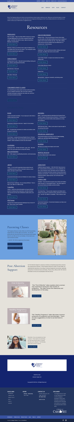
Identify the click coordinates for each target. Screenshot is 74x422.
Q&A (42, 7)
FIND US (9, 401)
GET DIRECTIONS (42, 396)
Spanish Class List (15, 248)
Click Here (12, 44)
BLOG (57, 7)
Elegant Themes (15, 420)
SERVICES (48, 7)
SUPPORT (38, 1)
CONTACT (63, 7)
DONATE (43, 1)
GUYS (53, 7)
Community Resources (62, 1)
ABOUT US (48, 1)
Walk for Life (53, 1)
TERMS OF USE (11, 395)
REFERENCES (10, 393)
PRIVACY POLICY (11, 397)
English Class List (15, 244)
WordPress (24, 420)
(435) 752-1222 (11, 1)
